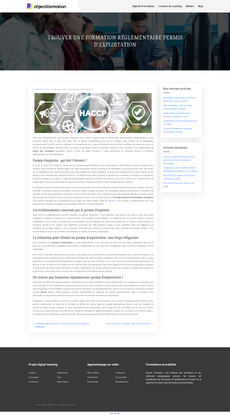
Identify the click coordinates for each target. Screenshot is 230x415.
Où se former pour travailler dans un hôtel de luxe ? (128, 323)
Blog (200, 6)
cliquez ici (112, 201)
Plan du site (115, 413)
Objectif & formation (143, 6)
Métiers (190, 6)
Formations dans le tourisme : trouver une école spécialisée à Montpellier (62, 325)
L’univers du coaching (170, 6)
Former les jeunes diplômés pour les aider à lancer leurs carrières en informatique (179, 160)
